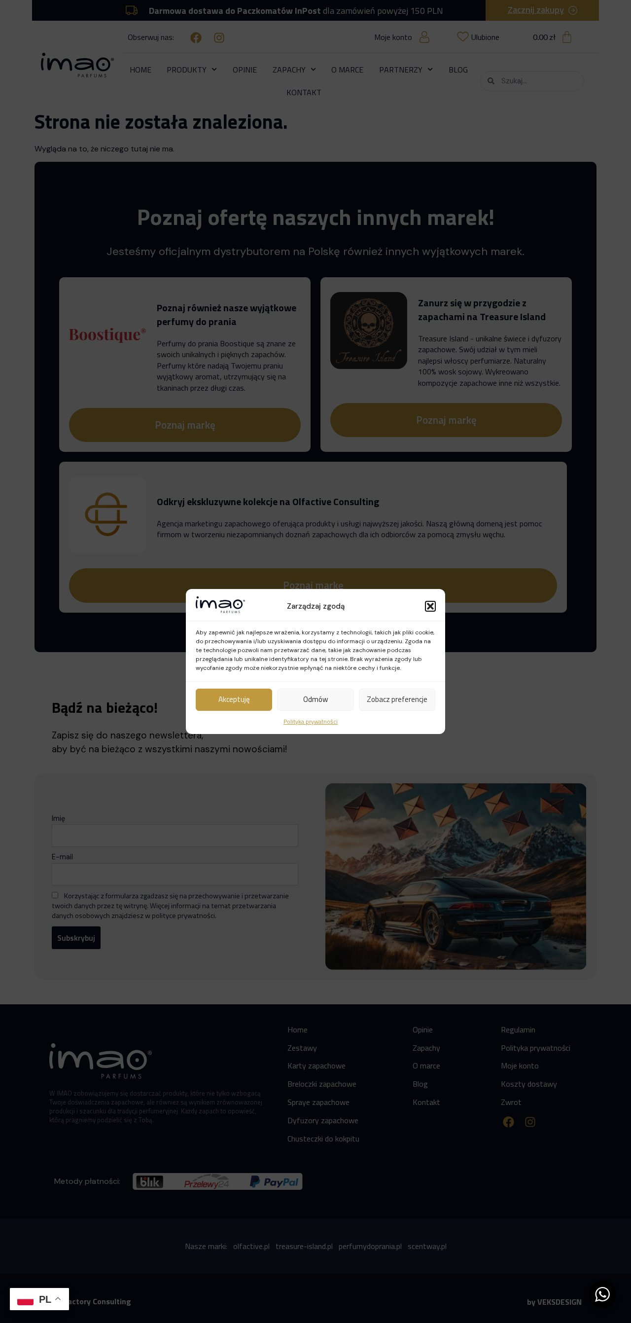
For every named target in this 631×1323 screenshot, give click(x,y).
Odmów (315, 699)
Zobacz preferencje (397, 699)
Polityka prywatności (310, 721)
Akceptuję (234, 699)
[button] (430, 606)
